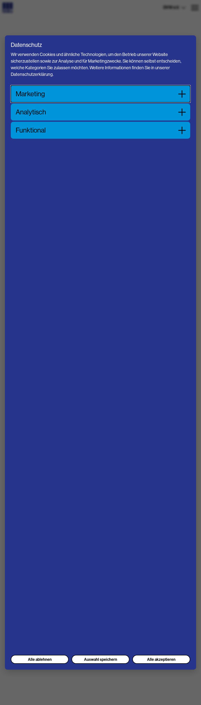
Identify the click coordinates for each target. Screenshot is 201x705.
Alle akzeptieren (161, 659)
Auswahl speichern (100, 659)
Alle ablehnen (40, 659)
